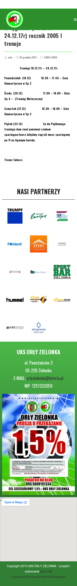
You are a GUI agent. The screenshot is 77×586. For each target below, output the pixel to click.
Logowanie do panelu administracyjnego (38, 577)
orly (10, 57)
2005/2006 (50, 57)
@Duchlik (46, 571)
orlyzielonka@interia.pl (45, 378)
